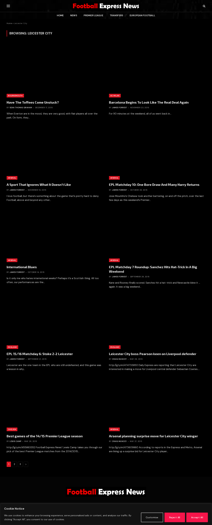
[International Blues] (55, 235)
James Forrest (119, 107)
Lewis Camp (15, 441)
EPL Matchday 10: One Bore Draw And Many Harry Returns (154, 184)
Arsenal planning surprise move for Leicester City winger (153, 436)
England (12, 347)
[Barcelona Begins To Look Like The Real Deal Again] (157, 70)
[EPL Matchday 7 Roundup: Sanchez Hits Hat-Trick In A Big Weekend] (157, 235)
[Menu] (8, 6)
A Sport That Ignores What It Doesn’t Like (39, 184)
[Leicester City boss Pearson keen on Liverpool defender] (157, 322)
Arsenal (12, 178)
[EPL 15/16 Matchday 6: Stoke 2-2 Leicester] (55, 322)
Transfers (116, 15)
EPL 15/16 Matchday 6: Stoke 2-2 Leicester (40, 354)
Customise (152, 517)
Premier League (93, 15)
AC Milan (114, 95)
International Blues (22, 267)
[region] (106, 514)
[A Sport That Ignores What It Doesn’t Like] (55, 153)
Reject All (174, 517)
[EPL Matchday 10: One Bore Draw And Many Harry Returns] (157, 153)
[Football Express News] (106, 6)
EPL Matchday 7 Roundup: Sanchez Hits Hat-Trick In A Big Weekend (153, 269)
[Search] (203, 6)
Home (60, 15)
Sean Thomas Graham (21, 107)
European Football (142, 15)
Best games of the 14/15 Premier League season (45, 436)
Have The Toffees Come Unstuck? (33, 102)
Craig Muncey (119, 359)
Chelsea (12, 429)
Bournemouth (15, 95)
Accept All (197, 517)
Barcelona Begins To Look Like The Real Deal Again (149, 102)
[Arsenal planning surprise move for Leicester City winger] (157, 404)
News (73, 15)
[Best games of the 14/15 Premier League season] (55, 404)
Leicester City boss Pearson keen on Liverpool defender (152, 354)
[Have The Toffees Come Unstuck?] (55, 70)
